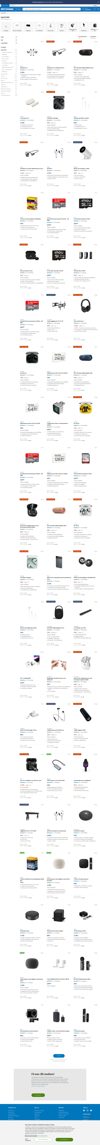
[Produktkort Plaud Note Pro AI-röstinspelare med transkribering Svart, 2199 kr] (58, 562)
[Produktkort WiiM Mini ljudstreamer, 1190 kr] (32, 915)
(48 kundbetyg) (84, 170)
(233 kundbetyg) (84, 120)
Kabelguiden (61, 1110)
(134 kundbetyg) (57, 375)
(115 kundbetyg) (30, 120)
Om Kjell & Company (39, 1110)
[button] (10, 19)
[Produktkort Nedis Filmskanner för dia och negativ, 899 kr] (58, 915)
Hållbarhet (37, 1115)
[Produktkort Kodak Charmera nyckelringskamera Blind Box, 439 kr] (32, 203)
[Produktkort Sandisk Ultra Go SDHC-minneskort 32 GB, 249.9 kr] (85, 458)
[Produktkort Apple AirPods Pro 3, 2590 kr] (32, 52)
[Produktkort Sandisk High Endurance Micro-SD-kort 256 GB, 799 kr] (58, 357)
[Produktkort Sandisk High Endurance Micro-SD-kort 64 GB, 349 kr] (32, 407)
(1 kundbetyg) (56, 932)
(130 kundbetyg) (84, 732)
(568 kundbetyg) (84, 932)
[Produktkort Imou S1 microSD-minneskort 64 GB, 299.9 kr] (58, 255)
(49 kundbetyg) (30, 732)
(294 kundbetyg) (57, 1033)
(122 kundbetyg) (57, 732)
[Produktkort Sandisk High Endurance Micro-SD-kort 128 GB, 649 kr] (58, 458)
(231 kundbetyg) (57, 832)
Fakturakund (11, 1112)
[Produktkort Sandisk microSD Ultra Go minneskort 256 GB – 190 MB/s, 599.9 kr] (32, 458)
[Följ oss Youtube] (91, 1110)
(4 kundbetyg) (56, 581)
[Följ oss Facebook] (84, 1110)
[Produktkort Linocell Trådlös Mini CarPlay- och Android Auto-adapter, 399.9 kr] (58, 407)
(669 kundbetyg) (57, 681)
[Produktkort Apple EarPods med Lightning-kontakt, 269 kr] (32, 612)
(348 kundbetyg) (57, 170)
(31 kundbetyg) (57, 426)
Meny (19, 9)
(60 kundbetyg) (57, 323)
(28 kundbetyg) (84, 881)
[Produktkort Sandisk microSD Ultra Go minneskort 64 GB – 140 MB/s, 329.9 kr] (58, 203)
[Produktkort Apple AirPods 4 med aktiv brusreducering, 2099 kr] (58, 815)
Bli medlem (38, 1095)
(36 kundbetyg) (84, 323)
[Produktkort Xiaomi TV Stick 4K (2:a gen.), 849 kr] (85, 1015)
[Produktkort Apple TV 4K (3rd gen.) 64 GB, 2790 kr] (85, 915)
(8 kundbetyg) (30, 832)
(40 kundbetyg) (30, 932)
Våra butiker (37, 1119)
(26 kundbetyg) (30, 529)
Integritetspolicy (12, 1114)
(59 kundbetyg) (30, 680)
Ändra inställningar (28, 1139)
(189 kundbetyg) (84, 832)
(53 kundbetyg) (30, 272)
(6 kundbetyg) (83, 272)
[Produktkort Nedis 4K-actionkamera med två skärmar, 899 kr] (32, 1015)
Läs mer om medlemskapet (38, 1086)
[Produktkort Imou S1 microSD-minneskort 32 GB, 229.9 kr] (85, 203)
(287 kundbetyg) (30, 629)
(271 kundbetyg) (30, 375)
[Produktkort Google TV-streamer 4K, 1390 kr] (32, 102)
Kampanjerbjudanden (63, 1112)
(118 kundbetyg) (84, 579)
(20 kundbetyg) (30, 220)
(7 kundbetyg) (83, 475)
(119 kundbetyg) (30, 69)
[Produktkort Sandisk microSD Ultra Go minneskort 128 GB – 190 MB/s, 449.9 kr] (32, 305)
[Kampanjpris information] (57, 72)
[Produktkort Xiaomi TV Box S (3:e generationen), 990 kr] (85, 863)
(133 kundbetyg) (84, 782)
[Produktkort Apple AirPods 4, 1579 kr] (58, 153)
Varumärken (61, 1117)
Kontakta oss (11, 1110)
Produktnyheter (62, 1115)
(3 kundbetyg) (30, 1033)
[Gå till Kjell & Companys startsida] (7, 9)
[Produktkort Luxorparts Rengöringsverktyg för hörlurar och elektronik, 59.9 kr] (58, 662)
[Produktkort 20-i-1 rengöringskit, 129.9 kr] (32, 662)
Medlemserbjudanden (63, 1114)
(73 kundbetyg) (84, 69)
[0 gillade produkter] (94, 9)
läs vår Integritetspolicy (42, 1135)
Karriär (36, 1117)
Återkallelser (11, 1119)
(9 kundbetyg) (30, 782)
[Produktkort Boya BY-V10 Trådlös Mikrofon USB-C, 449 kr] (85, 963)
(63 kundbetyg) (84, 220)
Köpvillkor (10, 1117)
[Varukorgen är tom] (98, 9)
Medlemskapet (37, 1112)
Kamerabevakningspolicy (14, 1115)
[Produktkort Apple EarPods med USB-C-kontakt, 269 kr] (85, 102)
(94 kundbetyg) (57, 69)
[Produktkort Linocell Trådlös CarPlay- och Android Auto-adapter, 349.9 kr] (58, 1015)
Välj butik (29, 84)
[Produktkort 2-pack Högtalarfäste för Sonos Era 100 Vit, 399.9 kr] (58, 963)
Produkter (3, 47)
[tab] (5, 5)
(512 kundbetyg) (57, 120)
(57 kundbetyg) (57, 629)
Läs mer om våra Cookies (30, 1135)
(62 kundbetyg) (30, 170)
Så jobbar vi (37, 1114)
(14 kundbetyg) (57, 981)
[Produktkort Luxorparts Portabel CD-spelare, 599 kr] (85, 815)
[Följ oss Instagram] (87, 1110)
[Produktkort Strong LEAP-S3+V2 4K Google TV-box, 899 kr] (32, 714)
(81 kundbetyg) (57, 222)
